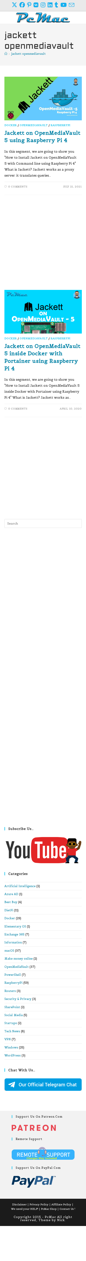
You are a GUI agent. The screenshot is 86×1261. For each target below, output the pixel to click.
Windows (11, 1047)
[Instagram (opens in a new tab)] (44, 5)
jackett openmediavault (28, 54)
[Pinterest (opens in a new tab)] (30, 5)
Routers (10, 991)
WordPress (12, 1055)
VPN (7, 1039)
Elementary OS (15, 926)
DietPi (8, 910)
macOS (9, 951)
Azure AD (11, 894)
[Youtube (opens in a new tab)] (64, 5)
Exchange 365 (14, 934)
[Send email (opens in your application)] (71, 5)
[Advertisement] (43, 245)
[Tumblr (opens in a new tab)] (57, 5)
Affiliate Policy (61, 1204)
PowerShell (12, 975)
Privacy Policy (39, 1204)
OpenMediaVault (34, 125)
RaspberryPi (60, 125)
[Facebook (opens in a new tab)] (23, 5)
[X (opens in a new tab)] (15, 5)
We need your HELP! (24, 1208)
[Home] (5, 54)
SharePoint (12, 1007)
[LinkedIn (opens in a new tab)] (51, 5)
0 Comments (17, 186)
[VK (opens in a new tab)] (37, 5)
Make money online (18, 958)
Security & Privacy (17, 999)
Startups (10, 1023)
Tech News (12, 1031)
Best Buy (10, 902)
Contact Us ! (67, 1208)
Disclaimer (19, 1204)
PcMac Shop (49, 1208)
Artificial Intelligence (20, 886)
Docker (10, 125)
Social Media (13, 1015)
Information (13, 942)
